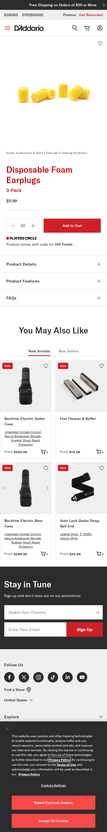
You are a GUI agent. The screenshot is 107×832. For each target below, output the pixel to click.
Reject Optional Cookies (53, 803)
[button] (100, 43)
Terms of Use (66, 764)
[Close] (7, 728)
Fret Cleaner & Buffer (78, 418)
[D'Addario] (29, 28)
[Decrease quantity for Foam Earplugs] (13, 226)
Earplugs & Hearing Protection (66, 153)
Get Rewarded (91, 14)
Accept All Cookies (53, 821)
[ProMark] (33, 14)
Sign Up (84, 629)
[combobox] (52, 612)
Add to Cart (72, 225)
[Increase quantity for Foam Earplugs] (33, 226)
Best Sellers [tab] (68, 351)
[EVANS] (11, 14)
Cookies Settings (53, 785)
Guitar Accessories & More (24, 153)
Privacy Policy (59, 759)
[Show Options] (98, 612)
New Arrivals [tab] (39, 351)
